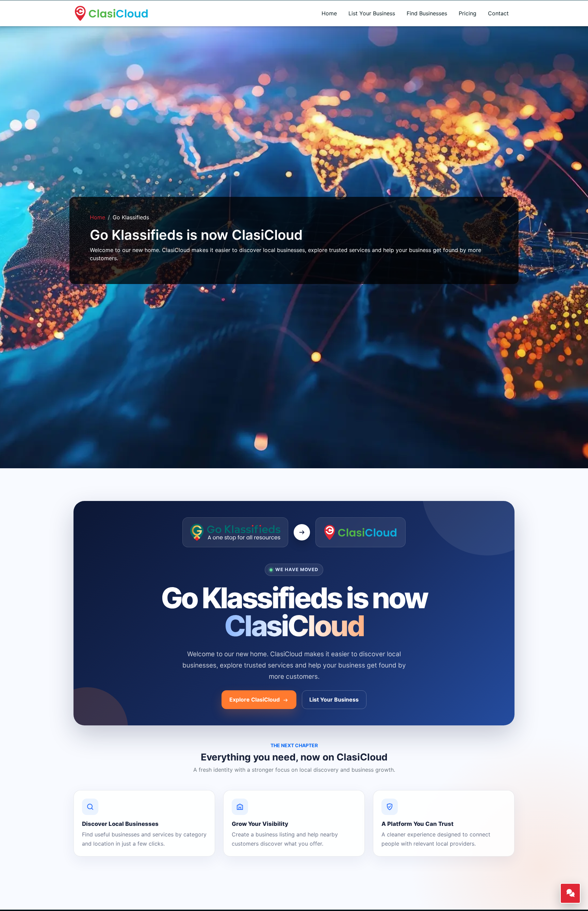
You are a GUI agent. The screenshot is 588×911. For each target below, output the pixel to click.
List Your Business (371, 13)
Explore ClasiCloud (255, 699)
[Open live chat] (570, 893)
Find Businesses (427, 13)
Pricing (467, 13)
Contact (498, 13)
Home (329, 13)
